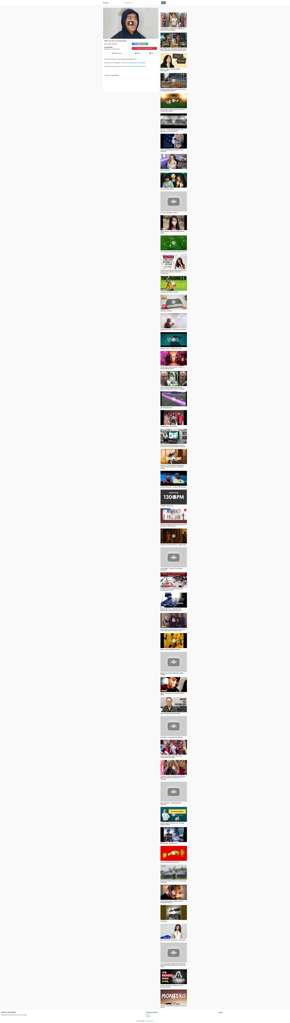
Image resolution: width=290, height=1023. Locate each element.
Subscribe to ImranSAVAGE (144, 48)
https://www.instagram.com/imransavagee (133, 62)
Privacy (148, 1016)
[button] (163, 2)
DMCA (148, 1015)
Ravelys (106, 3)
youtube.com (149, 1021)
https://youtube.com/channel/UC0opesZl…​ (134, 66)
